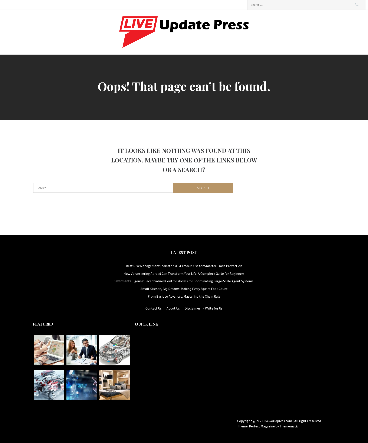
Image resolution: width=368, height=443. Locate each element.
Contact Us (153, 308)
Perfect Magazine (262, 426)
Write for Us (214, 308)
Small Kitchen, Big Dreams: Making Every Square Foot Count (184, 289)
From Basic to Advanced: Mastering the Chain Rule (184, 296)
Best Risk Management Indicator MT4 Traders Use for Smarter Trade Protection (184, 266)
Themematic (288, 426)
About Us (173, 308)
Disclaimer (192, 308)
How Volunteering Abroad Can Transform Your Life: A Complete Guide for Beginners (184, 273)
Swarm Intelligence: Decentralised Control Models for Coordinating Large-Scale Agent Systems (184, 281)
